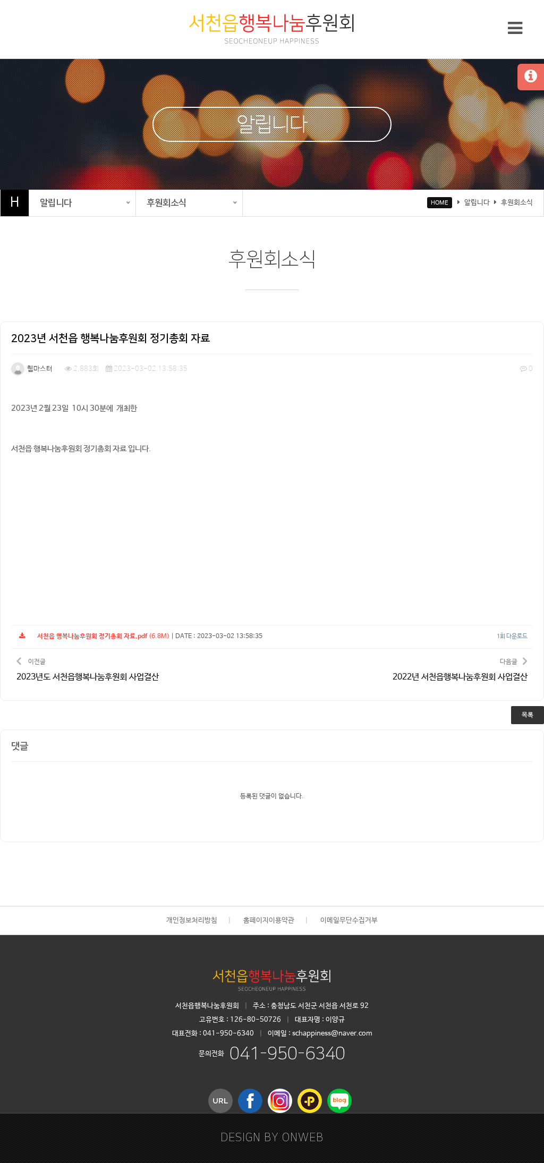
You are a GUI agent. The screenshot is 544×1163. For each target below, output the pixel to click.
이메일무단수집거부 (349, 920)
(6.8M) (103, 636)
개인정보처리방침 (191, 920)
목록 (527, 715)
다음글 (460, 670)
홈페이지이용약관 (268, 920)
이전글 (87, 670)
